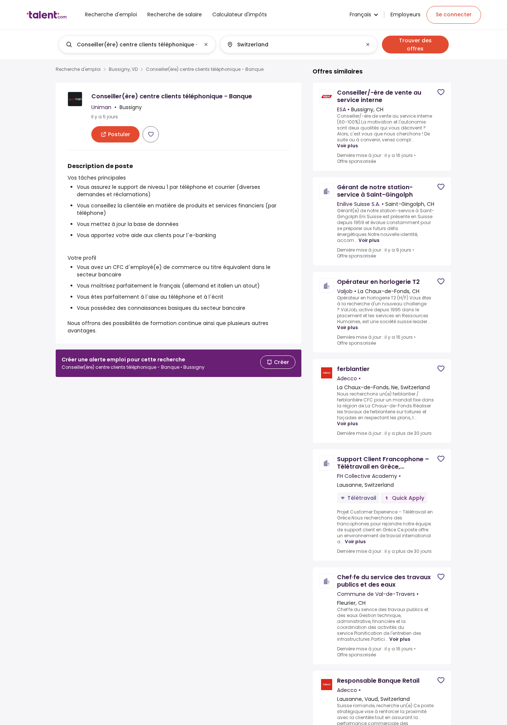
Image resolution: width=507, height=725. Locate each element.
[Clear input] (206, 44)
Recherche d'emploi (78, 69)
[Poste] (131, 44)
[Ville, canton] (292, 44)
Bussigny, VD (123, 69)
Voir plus (347, 146)
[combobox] (137, 44)
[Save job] (151, 134)
